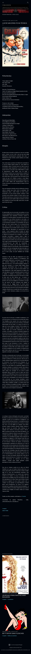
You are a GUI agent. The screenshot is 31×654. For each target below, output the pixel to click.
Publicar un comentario (12, 635)
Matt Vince (19, 647)
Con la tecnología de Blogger (16, 644)
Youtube (24, 496)
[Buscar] (28, 2)
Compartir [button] (4, 508)
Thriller (6, 510)
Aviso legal (15, 14)
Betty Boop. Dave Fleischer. (13, 633)
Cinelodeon (6, 5)
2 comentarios (10, 599)
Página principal (7, 14)
